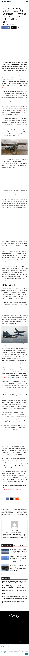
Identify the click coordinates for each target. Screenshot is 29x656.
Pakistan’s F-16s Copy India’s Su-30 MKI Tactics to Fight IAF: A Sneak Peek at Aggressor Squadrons (13, 586)
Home (2, 5)
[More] (18, 27)
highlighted (4, 377)
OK (26, 654)
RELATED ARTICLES (7, 545)
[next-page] (5, 574)
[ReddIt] (17, 499)
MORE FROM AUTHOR (18, 545)
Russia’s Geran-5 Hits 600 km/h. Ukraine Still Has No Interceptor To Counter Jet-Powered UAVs (19, 551)
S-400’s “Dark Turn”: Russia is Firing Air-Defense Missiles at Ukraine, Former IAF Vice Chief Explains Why (14, 603)
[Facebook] (7, 499)
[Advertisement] (14, 45)
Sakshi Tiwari (6, 24)
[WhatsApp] (14, 499)
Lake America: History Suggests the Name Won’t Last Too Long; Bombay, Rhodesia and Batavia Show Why (14, 597)
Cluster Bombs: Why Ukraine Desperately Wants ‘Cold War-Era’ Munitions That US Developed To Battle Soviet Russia (21, 511)
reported (3, 87)
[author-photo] (14, 528)
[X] (11, 499)
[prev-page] (2, 574)
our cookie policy (4, 652)
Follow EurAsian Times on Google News (13, 489)
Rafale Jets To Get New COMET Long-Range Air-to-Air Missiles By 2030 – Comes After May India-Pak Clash (14, 592)
